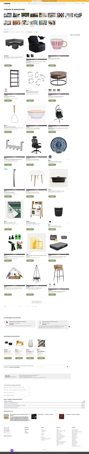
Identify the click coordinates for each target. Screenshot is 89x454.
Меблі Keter (74, 440)
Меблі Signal (74, 444)
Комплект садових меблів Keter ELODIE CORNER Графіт (13, 57)
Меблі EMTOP (74, 435)
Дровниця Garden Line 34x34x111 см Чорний (49, 321)
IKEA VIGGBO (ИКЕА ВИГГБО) (7, 351)
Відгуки (42, 434)
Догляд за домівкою (60, 442)
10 (22, 306)
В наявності (24, 3)
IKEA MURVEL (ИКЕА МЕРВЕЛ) (9, 192)
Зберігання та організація (61, 441)
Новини (42, 433)
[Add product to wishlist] (24, 35)
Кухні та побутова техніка (61, 436)
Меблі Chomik (74, 432)
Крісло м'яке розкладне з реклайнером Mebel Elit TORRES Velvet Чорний (35, 62)
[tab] (16, 387)
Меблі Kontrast (74, 441)
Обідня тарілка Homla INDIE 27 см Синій (55, 161)
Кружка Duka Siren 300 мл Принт (53, 58)
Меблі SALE (74, 443)
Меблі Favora (74, 436)
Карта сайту (43, 437)
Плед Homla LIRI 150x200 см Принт (10, 222)
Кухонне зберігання (60, 437)
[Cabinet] (76, 3)
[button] (69, 326)
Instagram (27, 429)
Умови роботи (43, 430)
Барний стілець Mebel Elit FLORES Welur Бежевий (56, 291)
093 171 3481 (70, 3)
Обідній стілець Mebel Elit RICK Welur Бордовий (17, 321)
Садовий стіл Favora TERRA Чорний (11, 403)
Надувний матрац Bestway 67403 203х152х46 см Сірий (57, 256)
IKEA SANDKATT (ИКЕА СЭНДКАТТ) (10, 407)
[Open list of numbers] (72, 3)
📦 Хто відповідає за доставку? (9, 395)
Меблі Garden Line (75, 437)
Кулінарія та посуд (60, 435)
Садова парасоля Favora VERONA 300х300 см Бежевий (14, 405)
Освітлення (59, 439)
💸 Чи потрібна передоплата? (9, 392)
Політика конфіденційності (46, 438)
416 (32, 306)
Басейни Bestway (75, 429)
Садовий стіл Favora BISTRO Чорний (11, 402)
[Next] (35, 306)
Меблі (58, 429)
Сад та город (59, 431)
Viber (26, 431)
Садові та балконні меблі (61, 430)
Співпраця (43, 439)
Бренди (19, 3)
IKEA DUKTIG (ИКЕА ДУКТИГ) (31, 222)
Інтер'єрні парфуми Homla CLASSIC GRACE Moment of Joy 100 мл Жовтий (36, 256)
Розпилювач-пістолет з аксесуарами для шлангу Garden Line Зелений (14, 257)
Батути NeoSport (75, 430)
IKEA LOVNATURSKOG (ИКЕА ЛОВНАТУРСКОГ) (41, 351)
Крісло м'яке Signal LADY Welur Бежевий (12, 406)
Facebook (26, 427)
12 (27, 306)
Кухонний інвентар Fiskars (76, 431)
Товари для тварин (60, 443)
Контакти (43, 431)
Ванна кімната (59, 438)
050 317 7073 (7, 432)
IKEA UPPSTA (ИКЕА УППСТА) (18, 351)
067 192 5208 (7, 430)
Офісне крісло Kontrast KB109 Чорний (32, 159)
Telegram (26, 432)
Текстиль (58, 432)
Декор (58, 440)
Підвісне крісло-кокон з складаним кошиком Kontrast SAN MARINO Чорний (58, 128)
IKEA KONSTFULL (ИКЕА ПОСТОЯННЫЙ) (30, 351)
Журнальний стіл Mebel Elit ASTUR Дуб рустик (56, 96)
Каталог (15, 3)
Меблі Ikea (74, 439)
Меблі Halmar (74, 438)
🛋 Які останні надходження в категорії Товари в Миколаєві (14, 387)
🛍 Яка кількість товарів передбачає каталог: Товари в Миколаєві (15, 389)
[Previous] (5, 306)
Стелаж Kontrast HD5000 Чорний (9, 96)
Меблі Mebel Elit (75, 442)
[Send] (67, 366)
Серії (57, 444)
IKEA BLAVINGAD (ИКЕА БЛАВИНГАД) (32, 91)
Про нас (42, 429)
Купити (8, 65)
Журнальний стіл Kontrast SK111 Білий (32, 192)
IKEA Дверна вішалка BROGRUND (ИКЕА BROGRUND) (13, 159)
